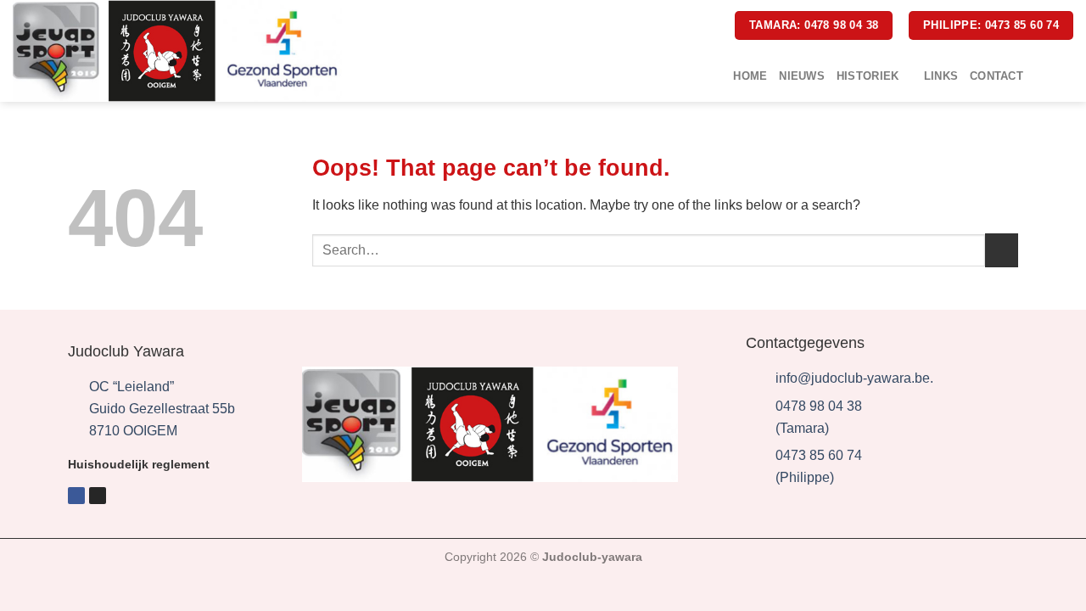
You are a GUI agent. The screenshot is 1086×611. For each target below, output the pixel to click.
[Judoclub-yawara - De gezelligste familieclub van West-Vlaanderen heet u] (177, 51)
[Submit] (1001, 249)
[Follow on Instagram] (1062, 76)
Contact (996, 76)
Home (750, 76)
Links (941, 76)
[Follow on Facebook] (1040, 76)
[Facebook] (76, 495)
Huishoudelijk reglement (139, 464)
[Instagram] (97, 495)
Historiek (867, 76)
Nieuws (802, 76)
